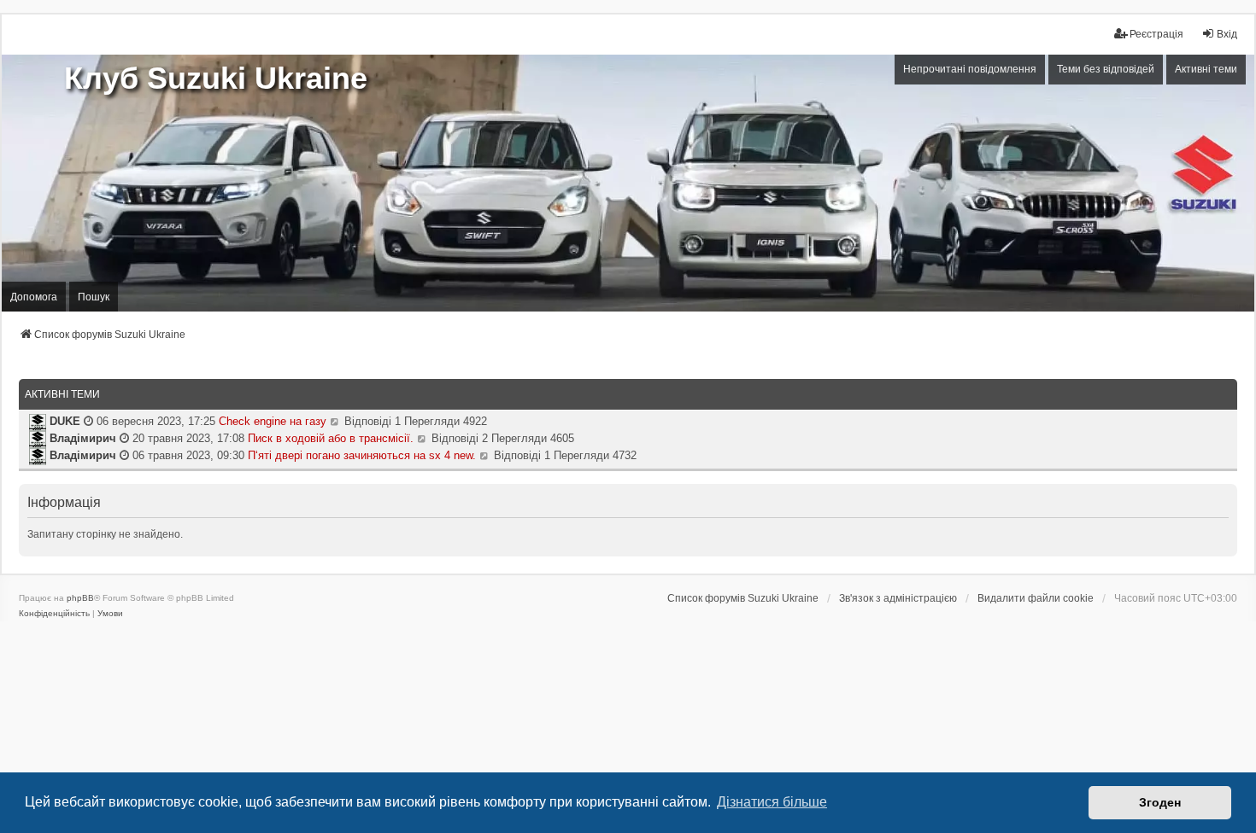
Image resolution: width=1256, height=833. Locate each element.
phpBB (80, 598)
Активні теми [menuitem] (1206, 69)
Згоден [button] (1160, 802)
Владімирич (81, 438)
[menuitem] (54, 613)
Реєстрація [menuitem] (1156, 34)
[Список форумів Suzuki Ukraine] (628, 183)
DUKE (63, 421)
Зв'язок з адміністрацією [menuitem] (898, 598)
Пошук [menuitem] (93, 297)
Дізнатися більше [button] (772, 802)
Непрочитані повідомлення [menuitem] (969, 69)
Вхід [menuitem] (1227, 34)
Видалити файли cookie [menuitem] (1035, 598)
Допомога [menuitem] (33, 297)
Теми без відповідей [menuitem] (1105, 69)
